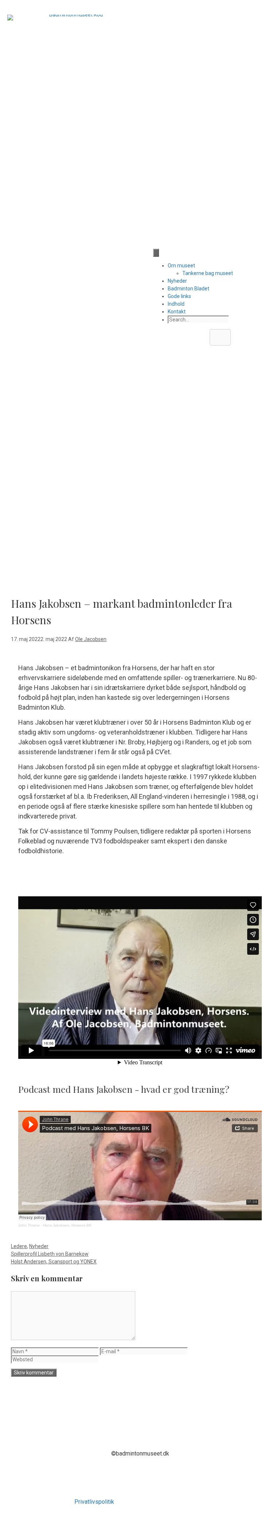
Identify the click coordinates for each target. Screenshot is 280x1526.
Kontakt (177, 311)
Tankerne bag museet (207, 273)
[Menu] (156, 253)
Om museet (181, 265)
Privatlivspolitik (94, 1501)
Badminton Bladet (188, 288)
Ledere (19, 1246)
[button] (220, 337)
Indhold (176, 304)
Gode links (179, 296)
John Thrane (29, 1225)
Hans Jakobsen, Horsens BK (67, 1225)
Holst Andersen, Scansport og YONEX (54, 1261)
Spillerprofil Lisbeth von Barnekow (50, 1254)
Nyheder (177, 281)
